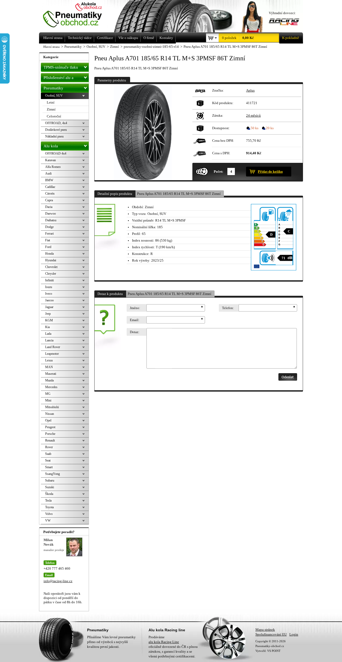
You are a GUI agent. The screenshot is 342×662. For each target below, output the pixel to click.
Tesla (48, 500)
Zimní (51, 109)
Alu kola (51, 146)
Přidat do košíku (270, 172)
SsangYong (52, 474)
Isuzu (48, 287)
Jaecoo (49, 300)
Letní (51, 102)
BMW (49, 180)
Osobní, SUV (54, 95)
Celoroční (54, 116)
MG (47, 394)
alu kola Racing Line (164, 642)
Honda (49, 253)
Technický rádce (80, 38)
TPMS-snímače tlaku (61, 67)
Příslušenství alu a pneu (58, 79)
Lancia (49, 340)
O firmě (148, 38)
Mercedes (51, 387)
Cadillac (50, 187)
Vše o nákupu (128, 38)
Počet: (218, 172)
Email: (134, 320)
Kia (47, 327)
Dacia (48, 207)
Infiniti (49, 280)
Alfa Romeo (53, 167)
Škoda (49, 494)
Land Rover (52, 347)
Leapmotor (52, 354)
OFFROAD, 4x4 (56, 123)
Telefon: (228, 308)
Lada (48, 334)
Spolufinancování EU (271, 634)
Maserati (50, 374)
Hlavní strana (51, 46)
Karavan (50, 160)
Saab (48, 454)
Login (293, 634)
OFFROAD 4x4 (55, 153)
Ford (48, 247)
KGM (49, 320)
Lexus (49, 360)
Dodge (49, 227)
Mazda (49, 380)
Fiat (47, 240)
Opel (48, 420)
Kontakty (166, 38)
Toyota (49, 507)
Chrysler (50, 273)
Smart (49, 467)
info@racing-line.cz (58, 581)
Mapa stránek (265, 630)
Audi (48, 173)
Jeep (48, 314)
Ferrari (49, 233)
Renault (50, 440)
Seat (47, 460)
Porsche (50, 434)
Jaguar (49, 307)
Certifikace (105, 38)
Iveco (48, 293)
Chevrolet (51, 267)
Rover (49, 447)
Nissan (49, 414)
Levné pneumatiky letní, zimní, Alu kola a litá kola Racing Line (79, 15)
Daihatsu (50, 220)
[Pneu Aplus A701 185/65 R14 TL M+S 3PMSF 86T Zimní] (143, 132)
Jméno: (135, 308)
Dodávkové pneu (56, 130)
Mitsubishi (52, 407)
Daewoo (50, 213)
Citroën (50, 193)
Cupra (49, 200)
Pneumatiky (53, 88)
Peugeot (50, 427)
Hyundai (50, 260)
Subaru (49, 480)
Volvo (49, 514)
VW (47, 520)
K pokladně (290, 38)
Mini (48, 400)
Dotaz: (134, 332)
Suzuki (49, 487)
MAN (49, 367)
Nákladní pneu (54, 136)
